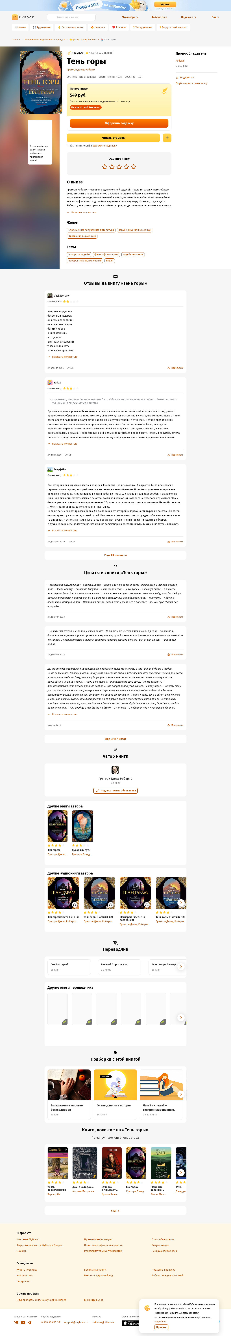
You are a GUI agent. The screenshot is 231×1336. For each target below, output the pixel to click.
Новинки (100, 27)
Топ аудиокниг (143, 27)
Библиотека (159, 17)
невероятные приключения (84, 260)
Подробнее (160, 1321)
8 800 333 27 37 (50, 1322)
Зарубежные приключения (135, 230)
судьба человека (133, 254)
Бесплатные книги (73, 27)
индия (109, 260)
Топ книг (121, 27)
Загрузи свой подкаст (175, 27)
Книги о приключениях (82, 236)
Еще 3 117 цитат (115, 739)
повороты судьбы (79, 254)
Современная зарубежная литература (91, 230)
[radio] (105, 167)
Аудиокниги (44, 27)
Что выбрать (130, 17)
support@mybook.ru (76, 1322)
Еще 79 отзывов (115, 555)
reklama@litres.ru (103, 1322)
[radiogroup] (119, 167)
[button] (181, 902)
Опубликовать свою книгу (191, 83)
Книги (22, 27)
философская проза (106, 254)
